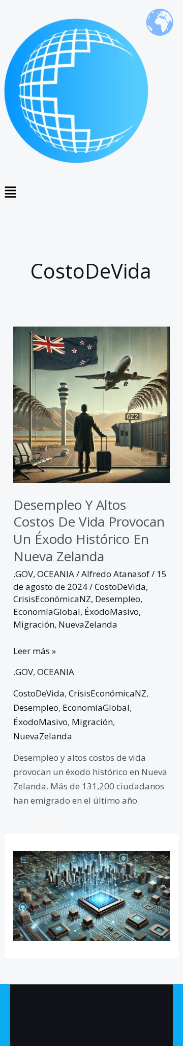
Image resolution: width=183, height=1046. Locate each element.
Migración (33, 624)
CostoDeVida (120, 586)
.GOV (23, 574)
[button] (91, 192)
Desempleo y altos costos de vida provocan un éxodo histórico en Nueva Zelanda (89, 530)
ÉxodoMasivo (111, 611)
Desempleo (117, 599)
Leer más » (34, 650)
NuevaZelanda (87, 624)
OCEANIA (55, 574)
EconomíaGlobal (46, 611)
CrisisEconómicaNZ (52, 599)
